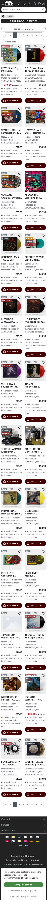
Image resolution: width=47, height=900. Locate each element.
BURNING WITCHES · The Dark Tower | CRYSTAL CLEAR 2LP (33, 698)
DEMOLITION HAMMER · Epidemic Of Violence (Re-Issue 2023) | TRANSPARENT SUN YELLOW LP (35, 512)
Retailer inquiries (13, 864)
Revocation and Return (17, 860)
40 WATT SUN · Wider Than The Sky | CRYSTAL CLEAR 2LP (10, 636)
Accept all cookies (23, 884)
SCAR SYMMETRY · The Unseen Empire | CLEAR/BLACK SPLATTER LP (11, 763)
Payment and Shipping (22, 856)
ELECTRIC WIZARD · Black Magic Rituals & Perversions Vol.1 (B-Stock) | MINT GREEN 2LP (35, 258)
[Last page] (41, 35)
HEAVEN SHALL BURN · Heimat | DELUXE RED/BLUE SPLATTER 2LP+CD (35, 131)
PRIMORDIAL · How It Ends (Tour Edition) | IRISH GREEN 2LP (11, 512)
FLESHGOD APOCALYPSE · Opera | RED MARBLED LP (8, 320)
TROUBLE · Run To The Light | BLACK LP (35, 636)
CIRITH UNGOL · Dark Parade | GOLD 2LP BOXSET (35, 450)
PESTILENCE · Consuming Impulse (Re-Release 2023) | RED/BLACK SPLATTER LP (9, 574)
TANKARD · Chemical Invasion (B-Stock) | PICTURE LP (11, 196)
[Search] (43, 9)
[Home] (3, 16)
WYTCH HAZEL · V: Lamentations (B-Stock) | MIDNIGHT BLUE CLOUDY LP (11, 131)
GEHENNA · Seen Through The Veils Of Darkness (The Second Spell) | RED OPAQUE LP (35, 69)
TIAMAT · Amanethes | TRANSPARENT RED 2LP (35, 385)
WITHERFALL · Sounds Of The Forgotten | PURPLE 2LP (9, 385)
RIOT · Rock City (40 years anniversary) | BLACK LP (10, 69)
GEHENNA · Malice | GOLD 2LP (11, 258)
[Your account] (29, 3)
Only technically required (23, 890)
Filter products (25, 29)
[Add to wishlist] (19, 46)
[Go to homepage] (9, 3)
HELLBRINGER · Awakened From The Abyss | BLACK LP (35, 320)
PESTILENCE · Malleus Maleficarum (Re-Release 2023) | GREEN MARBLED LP (34, 574)
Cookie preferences (33, 864)
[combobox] (20, 9)
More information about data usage (21, 877)
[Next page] (36, 35)
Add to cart (13, 100)
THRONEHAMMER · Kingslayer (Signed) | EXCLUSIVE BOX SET (11, 450)
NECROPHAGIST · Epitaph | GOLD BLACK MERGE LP (10, 698)
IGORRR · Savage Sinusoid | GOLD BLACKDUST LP (34, 763)
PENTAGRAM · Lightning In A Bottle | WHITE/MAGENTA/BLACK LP (35, 196)
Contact (35, 860)
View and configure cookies (23, 896)
